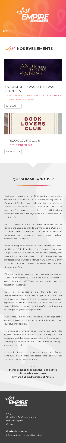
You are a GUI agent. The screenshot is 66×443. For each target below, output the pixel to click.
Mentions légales (14, 420)
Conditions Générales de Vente (21, 417)
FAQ (8, 413)
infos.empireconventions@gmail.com (25, 435)
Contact (10, 424)
